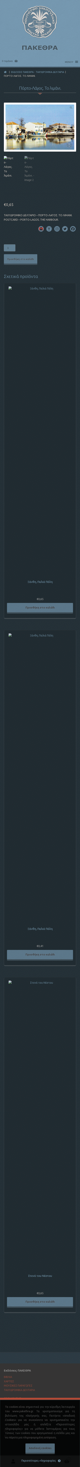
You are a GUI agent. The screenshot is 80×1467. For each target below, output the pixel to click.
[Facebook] (73, 229)
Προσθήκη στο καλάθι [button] (40, 607)
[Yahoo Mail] (49, 229)
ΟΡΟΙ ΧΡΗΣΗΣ (12, 1398)
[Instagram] (57, 229)
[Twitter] (65, 229)
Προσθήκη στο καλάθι (20, 259)
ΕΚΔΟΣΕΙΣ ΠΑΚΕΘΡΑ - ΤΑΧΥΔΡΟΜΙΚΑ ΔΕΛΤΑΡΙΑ (37, 72)
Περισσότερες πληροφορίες (38, 1460)
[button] (71, 107)
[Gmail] (41, 229)
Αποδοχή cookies (40, 1448)
